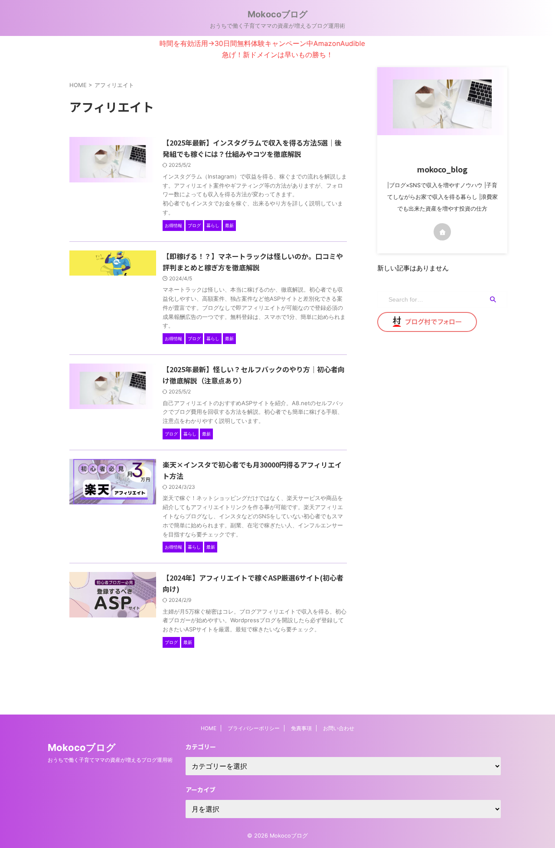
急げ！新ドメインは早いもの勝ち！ (277, 54)
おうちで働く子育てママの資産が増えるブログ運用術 (110, 760)
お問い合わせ (338, 728)
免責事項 (301, 728)
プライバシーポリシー (254, 728)
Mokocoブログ (277, 14)
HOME (208, 728)
